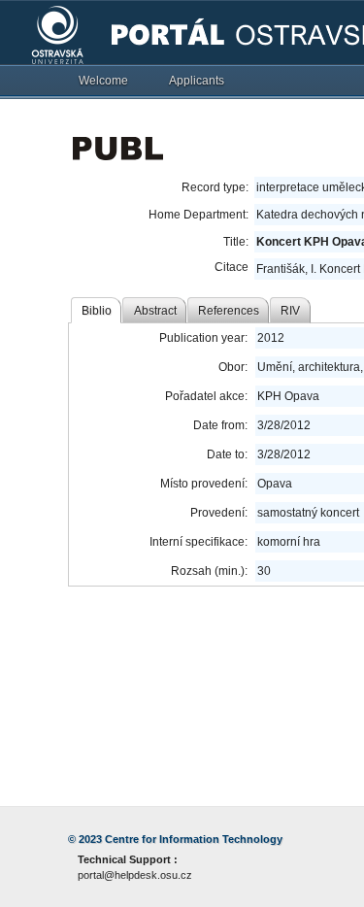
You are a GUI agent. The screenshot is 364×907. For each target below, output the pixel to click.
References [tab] (228, 311)
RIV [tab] (290, 311)
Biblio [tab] (97, 311)
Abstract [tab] (155, 311)
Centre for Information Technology (193, 839)
